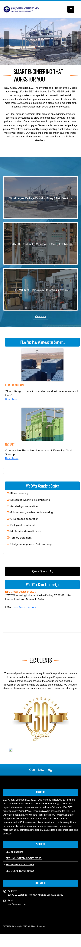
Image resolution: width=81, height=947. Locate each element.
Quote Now (37, 769)
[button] (70, 9)
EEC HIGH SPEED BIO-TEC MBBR (24, 858)
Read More (11, 399)
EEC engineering (14, 852)
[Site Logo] (22, 9)
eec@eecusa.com (25, 607)
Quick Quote (40, 571)
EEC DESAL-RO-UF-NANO (20, 871)
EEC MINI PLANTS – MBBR (20, 864)
